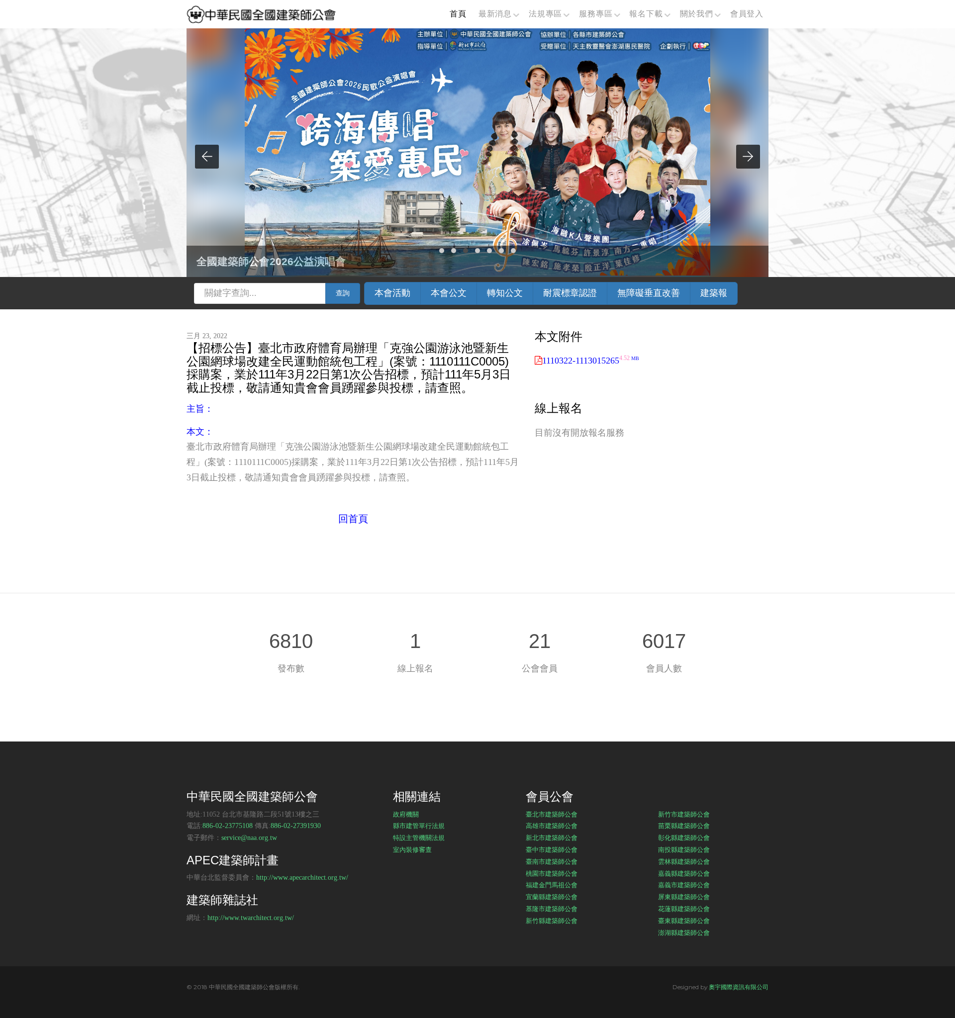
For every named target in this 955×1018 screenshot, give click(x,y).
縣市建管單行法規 (419, 826)
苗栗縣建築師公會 (684, 826)
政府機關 (406, 814)
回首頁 (353, 518)
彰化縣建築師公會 (684, 837)
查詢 (343, 293)
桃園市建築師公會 (551, 873)
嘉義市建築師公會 (684, 885)
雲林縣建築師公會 (684, 861)
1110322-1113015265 (590, 361)
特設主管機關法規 (419, 837)
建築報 (713, 293)
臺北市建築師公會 (551, 814)
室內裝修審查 (412, 849)
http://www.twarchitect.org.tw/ (250, 918)
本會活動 (392, 293)
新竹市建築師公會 (684, 814)
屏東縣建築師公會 (684, 897)
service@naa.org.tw (249, 837)
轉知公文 (505, 293)
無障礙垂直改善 (648, 293)
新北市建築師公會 (551, 837)
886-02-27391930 (296, 826)
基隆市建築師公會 (551, 909)
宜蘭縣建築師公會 (551, 897)
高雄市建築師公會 (551, 826)
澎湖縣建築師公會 (684, 932)
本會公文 (449, 293)
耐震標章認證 (570, 293)
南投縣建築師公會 (684, 849)
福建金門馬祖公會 (551, 885)
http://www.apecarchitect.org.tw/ (302, 877)
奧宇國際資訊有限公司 (738, 987)
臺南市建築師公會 (551, 861)
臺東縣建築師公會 (684, 921)
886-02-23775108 (227, 826)
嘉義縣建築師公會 (684, 873)
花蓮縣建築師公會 (684, 909)
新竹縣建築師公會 (551, 921)
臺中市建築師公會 (551, 849)
